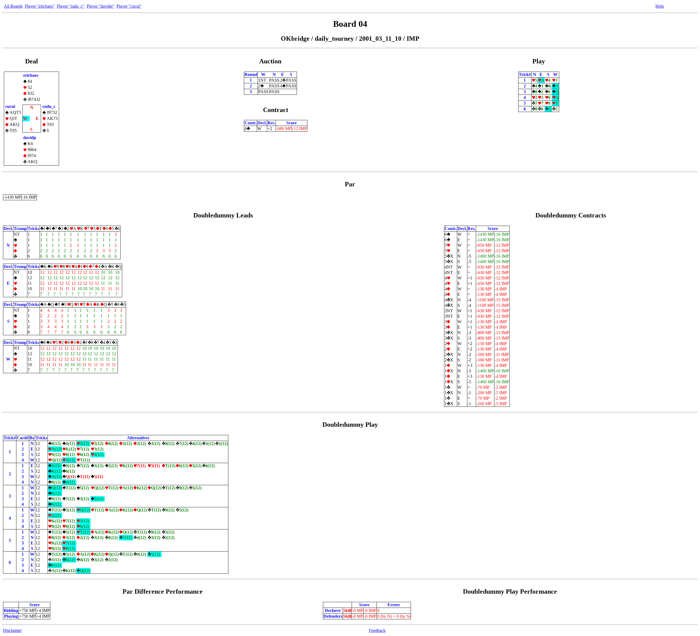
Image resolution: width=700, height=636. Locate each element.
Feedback (377, 630)
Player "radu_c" (70, 6)
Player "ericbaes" (40, 6)
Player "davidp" (100, 6)
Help (659, 6)
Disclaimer (12, 630)
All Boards (13, 6)
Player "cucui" (129, 6)
